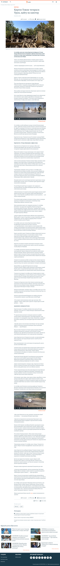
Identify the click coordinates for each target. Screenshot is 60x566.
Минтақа (16, 7)
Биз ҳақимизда (4, 557)
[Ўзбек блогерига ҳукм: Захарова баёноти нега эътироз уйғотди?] (6, 531)
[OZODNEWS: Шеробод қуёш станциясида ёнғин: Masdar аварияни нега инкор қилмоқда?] (6, 545)
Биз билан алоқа (4, 559)
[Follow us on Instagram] (39, 558)
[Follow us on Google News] (48, 558)
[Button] (24, 19)
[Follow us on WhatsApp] (42, 558)
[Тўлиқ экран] (45, 119)
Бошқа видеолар (26, 550)
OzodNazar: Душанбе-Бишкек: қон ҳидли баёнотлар (27, 393)
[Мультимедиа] (56, 2)
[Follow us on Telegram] (34, 558)
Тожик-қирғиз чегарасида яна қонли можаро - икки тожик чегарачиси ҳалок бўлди (35, 104)
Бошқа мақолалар (55, 548)
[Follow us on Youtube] (31, 558)
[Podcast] (50, 558)
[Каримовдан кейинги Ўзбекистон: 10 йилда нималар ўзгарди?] (35, 545)
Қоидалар (3, 561)
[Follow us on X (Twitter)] (45, 558)
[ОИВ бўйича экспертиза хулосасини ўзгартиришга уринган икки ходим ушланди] (35, 531)
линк (31, 493)
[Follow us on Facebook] (37, 558)
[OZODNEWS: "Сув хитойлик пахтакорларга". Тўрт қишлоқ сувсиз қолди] (35, 538)
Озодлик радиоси (21, 105)
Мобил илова (18, 557)
